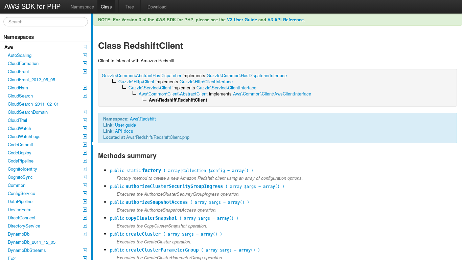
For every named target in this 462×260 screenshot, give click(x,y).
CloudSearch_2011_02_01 (33, 104)
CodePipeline (20, 160)
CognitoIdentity (22, 169)
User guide (125, 125)
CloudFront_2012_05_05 (31, 79)
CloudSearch (20, 95)
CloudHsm (18, 87)
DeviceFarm (19, 209)
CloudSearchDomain (28, 112)
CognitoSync (20, 177)
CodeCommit (20, 144)
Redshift (148, 118)
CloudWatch (19, 128)
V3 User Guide (242, 19)
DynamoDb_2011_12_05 (31, 242)
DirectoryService (24, 225)
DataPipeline (20, 201)
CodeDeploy (19, 152)
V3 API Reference (286, 19)
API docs (124, 131)
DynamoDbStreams (27, 250)
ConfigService (21, 193)
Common (16, 185)
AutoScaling (19, 55)
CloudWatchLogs (24, 136)
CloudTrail (17, 120)
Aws (8, 47)
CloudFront (18, 71)
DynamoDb (18, 234)
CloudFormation (23, 63)
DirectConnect (22, 217)
